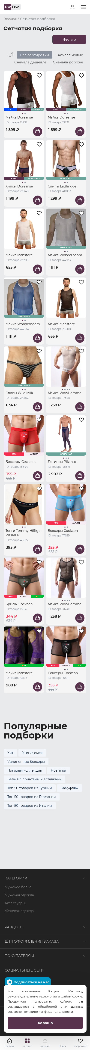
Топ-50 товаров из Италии (29, 806)
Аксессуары (15, 903)
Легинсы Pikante (62, 462)
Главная (9, 1046)
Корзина (45, 1043)
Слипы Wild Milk (19, 393)
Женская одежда (19, 911)
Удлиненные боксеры (26, 762)
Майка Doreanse (19, 117)
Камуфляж (69, 788)
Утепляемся (32, 753)
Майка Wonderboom (65, 255)
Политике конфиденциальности (47, 1011)
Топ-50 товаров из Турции (29, 788)
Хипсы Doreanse (19, 186)
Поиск (62, 1046)
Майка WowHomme (64, 393)
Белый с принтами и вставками (34, 779)
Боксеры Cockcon (21, 462)
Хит (10, 753)
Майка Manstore (19, 255)
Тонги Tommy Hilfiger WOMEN (24, 533)
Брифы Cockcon (19, 604)
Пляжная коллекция (24, 770)
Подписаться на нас (31, 982)
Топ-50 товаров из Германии (31, 797)
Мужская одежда (19, 895)
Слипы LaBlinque (62, 186)
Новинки (58, 770)
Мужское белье (18, 887)
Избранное (80, 1046)
